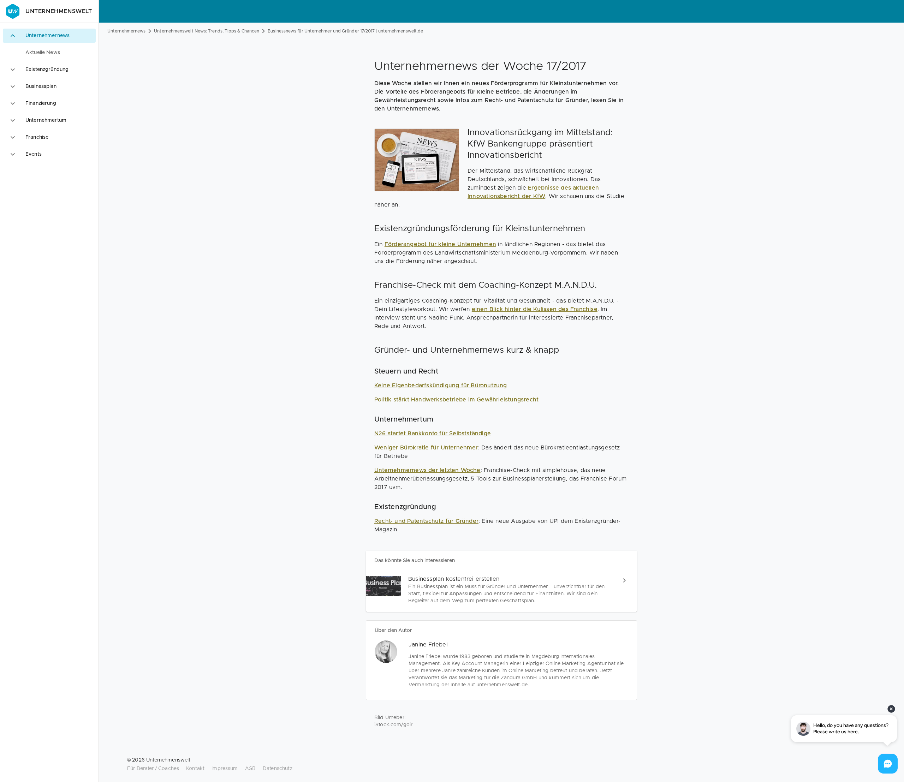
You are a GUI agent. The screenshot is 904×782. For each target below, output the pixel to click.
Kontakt (195, 768)
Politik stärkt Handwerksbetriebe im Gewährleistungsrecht (456, 399)
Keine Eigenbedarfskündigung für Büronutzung (440, 385)
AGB (250, 768)
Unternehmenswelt (58, 11)
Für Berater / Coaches (153, 768)
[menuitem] (49, 53)
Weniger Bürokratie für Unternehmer (426, 447)
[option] (49, 36)
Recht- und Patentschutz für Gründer (426, 521)
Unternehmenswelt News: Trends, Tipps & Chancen (206, 31)
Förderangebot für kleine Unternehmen (440, 244)
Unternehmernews (126, 31)
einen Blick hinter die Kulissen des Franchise (534, 309)
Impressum (225, 768)
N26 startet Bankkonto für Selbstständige (432, 433)
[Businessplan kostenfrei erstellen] (501, 590)
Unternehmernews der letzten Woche (427, 470)
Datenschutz (277, 768)
